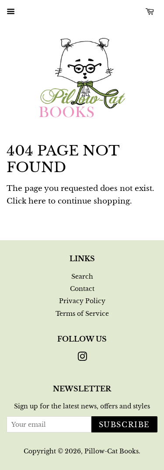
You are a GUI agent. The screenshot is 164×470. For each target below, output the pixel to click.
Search (82, 276)
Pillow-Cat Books (111, 451)
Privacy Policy (82, 301)
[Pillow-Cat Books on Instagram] (82, 358)
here (37, 201)
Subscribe (124, 424)
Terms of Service (82, 314)
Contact (82, 289)
